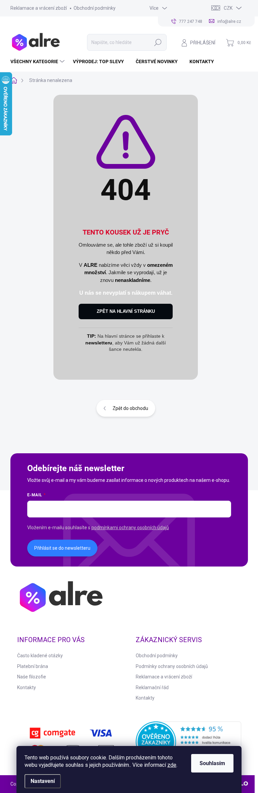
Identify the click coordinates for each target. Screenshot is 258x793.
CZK (228, 8)
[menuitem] (38, 61)
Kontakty (26, 687)
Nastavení (43, 781)
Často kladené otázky (40, 655)
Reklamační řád (152, 687)
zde (171, 765)
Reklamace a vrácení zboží (38, 8)
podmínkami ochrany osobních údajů (130, 527)
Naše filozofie (31, 676)
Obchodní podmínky (95, 8)
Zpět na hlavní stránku (126, 311)
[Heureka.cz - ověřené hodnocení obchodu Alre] (188, 741)
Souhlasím (212, 763)
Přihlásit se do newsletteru (62, 548)
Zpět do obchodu (130, 408)
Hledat (158, 42)
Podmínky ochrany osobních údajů (172, 666)
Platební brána (32, 666)
